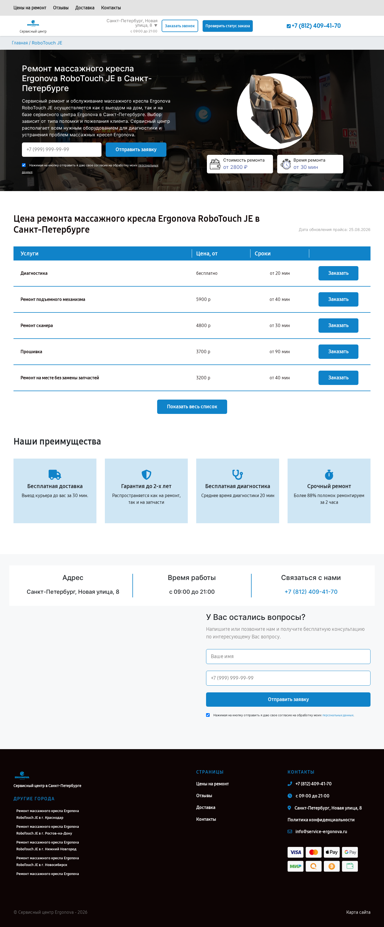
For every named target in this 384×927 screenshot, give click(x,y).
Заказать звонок (180, 26)
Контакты (111, 7)
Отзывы (61, 7)
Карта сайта (358, 912)
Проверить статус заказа (227, 26)
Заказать (338, 273)
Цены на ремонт (29, 7)
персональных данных (337, 715)
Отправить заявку (136, 149)
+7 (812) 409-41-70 (311, 591)
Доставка (84, 7)
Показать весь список (192, 407)
